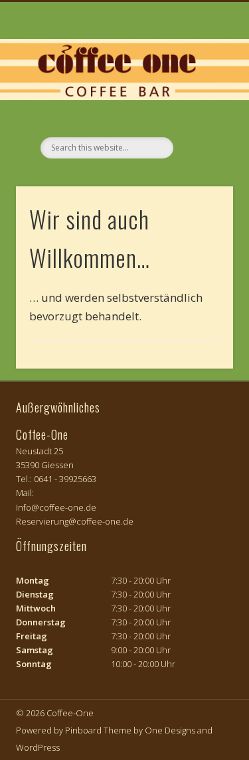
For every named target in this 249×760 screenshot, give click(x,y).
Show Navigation (201, 118)
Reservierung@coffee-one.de (74, 521)
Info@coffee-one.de (56, 507)
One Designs (170, 730)
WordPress (38, 747)
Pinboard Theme (98, 730)
